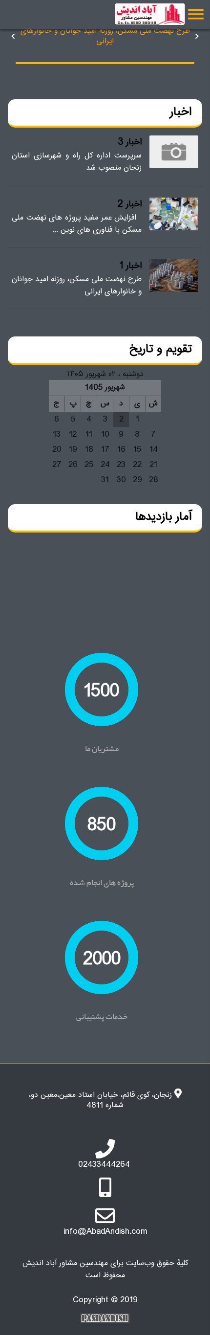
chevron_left (13, 36)
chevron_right (196, 36)
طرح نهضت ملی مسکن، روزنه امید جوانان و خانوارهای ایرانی (105, 36)
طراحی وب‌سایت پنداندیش (105, 1318)
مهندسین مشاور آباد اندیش (141, 14)
